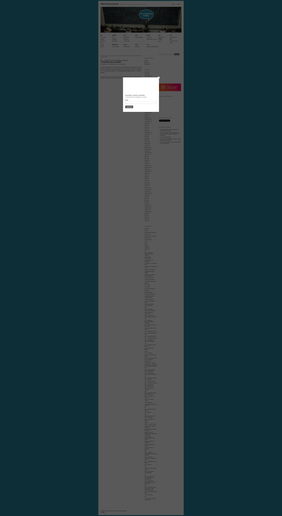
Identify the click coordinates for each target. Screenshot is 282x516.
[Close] (159, 78)
